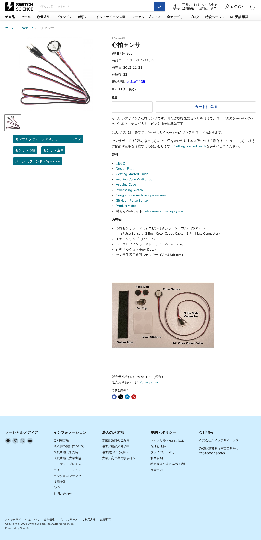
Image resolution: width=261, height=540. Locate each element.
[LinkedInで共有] (127, 396)
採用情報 (60, 482)
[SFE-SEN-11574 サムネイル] (13, 123)
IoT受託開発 (239, 17)
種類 (81, 17)
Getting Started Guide (190, 146)
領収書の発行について (69, 446)
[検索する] (159, 6)
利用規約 (156, 458)
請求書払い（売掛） (115, 452)
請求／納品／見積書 (115, 446)
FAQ (57, 488)
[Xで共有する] (120, 396)
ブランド (63, 17)
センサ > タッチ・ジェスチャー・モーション (48, 139)
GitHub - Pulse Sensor (132, 200)
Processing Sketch (129, 190)
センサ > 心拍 (25, 150)
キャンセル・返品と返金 (167, 440)
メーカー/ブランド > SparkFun (37, 161)
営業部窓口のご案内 (115, 440)
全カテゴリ (175, 17)
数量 (114, 97)
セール (26, 17)
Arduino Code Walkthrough (136, 179)
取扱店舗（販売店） (67, 452)
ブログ (194, 17)
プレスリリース (68, 519)
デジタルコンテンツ (67, 476)
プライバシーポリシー (165, 452)
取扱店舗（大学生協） (69, 458)
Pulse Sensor (149, 382)
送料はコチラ (208, 8)
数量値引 (43, 17)
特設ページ (213, 17)
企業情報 (49, 519)
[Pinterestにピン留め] (133, 396)
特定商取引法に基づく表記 (168, 464)
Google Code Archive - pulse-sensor (143, 195)
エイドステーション (67, 470)
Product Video (126, 206)
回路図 (121, 163)
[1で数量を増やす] (147, 107)
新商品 (10, 17)
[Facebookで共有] (114, 396)
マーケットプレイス (146, 17)
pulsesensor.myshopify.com (163, 211)
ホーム (10, 28)
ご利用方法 (61, 440)
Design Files (125, 168)
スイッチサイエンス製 (109, 17)
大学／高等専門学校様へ (119, 458)
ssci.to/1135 (135, 81)
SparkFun (26, 28)
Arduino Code (126, 184)
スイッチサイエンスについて (22, 519)
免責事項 (156, 470)
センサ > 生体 (53, 150)
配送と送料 (158, 446)
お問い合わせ (63, 494)
